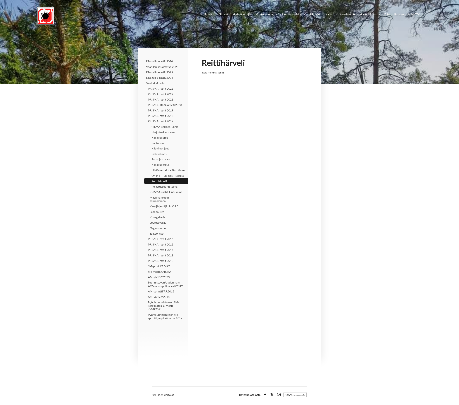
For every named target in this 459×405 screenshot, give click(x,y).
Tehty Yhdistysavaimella (295, 395)
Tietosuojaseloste (250, 394)
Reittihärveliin (216, 72)
